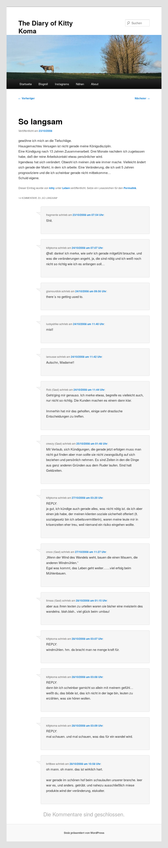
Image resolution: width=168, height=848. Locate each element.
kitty (52, 188)
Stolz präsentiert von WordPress (84, 833)
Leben (66, 188)
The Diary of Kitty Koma (45, 26)
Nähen (80, 84)
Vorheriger (26, 98)
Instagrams (62, 84)
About (94, 84)
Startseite (25, 84)
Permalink (130, 188)
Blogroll (43, 84)
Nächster (142, 98)
